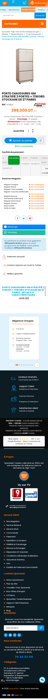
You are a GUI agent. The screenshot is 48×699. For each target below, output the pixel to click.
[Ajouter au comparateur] (41, 140)
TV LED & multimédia (13, 678)
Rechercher (40, 15)
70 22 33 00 (24, 657)
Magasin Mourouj (10, 196)
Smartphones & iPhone (15, 670)
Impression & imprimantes (16, 675)
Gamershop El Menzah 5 (13, 198)
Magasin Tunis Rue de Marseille (16, 192)
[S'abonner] (40, 628)
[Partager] (17, 218)
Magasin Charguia (11, 184)
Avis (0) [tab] (24, 298)
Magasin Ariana (10, 187)
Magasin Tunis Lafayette (13, 189)
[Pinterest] (29, 218)
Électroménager (11, 680)
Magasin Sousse (10, 203)
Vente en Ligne (9, 208)
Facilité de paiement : (13, 152)
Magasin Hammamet (12, 201)
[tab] (23, 291)
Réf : (4, 104)
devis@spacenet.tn (17, 506)
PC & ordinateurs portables (17, 668)
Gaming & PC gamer (13, 673)
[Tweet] (23, 218)
